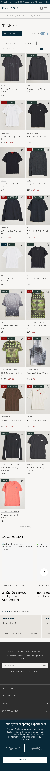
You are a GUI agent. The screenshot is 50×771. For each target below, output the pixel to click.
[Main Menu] (45, 8)
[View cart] (41, 8)
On (2, 275)
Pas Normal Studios (10, 370)
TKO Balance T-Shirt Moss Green (10, 373)
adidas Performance (10, 464)
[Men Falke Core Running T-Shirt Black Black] (12, 162)
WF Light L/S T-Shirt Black (11, 231)
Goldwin (5, 228)
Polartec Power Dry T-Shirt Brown (11, 420)
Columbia (5, 133)
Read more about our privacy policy (25, 672)
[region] (25, 626)
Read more (25, 739)
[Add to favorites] (22, 56)
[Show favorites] (37, 8)
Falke (3, 180)
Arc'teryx (5, 86)
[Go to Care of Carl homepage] (12, 8)
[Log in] (34, 8)
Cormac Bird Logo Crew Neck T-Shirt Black (9, 89)
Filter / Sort (10, 34)
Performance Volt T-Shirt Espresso (10, 325)
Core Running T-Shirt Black (11, 184)
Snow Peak (5, 417)
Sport (28, 43)
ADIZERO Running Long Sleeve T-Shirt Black (12, 467)
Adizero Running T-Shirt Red (10, 515)
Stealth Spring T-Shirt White (11, 136)
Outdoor (10, 43)
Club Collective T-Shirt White (12, 278)
